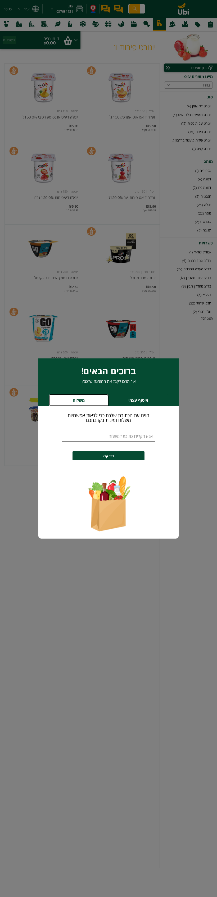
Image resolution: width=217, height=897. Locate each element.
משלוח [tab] (79, 400)
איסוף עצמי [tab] (130, 402)
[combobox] (108, 436)
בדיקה (108, 455)
